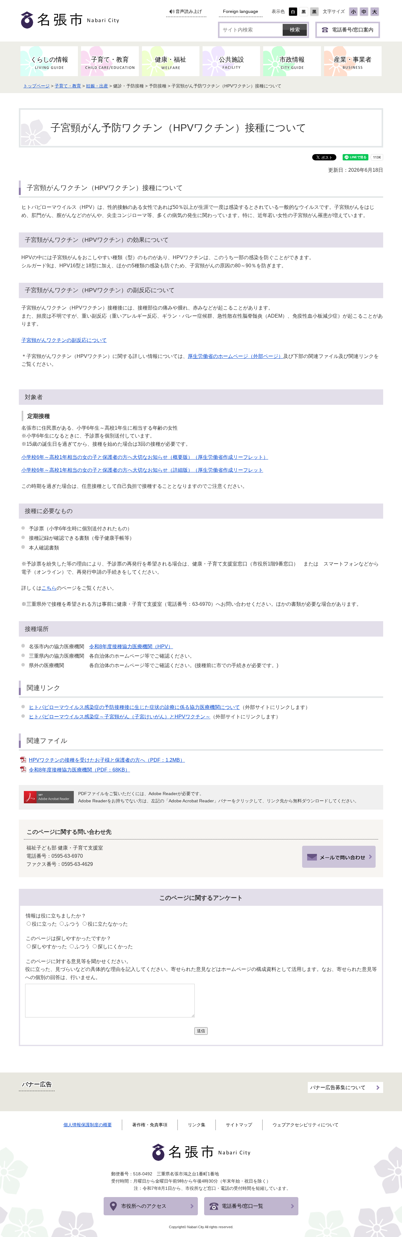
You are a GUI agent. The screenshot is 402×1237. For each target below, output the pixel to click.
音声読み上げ (189, 11)
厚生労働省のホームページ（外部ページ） (235, 356)
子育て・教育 (68, 85)
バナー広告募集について (338, 1087)
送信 (201, 1030)
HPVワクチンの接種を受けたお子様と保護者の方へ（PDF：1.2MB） (107, 760)
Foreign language (240, 11)
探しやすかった (49, 946)
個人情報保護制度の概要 (87, 1124)
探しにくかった (115, 946)
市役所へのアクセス (143, 1206)
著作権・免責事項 (149, 1124)
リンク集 (196, 1124)
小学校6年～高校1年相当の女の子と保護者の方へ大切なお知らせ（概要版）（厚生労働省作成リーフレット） (144, 457)
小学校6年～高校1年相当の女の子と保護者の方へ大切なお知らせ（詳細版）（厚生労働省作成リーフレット (142, 470)
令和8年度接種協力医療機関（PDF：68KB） (79, 769)
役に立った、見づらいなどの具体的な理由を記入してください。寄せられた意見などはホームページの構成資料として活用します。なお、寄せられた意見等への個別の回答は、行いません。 (201, 973)
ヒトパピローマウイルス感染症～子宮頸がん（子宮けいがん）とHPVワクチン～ (119, 716)
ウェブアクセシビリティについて (306, 1124)
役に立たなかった (108, 924)
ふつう (72, 924)
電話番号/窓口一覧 (242, 1206)
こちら (49, 588)
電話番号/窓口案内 (352, 29)
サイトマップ (239, 1124)
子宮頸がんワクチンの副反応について (64, 340)
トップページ (36, 85)
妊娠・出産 (97, 85)
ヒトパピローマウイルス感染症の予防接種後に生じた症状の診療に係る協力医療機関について (134, 707)
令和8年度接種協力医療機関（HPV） (131, 646)
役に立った (44, 924)
